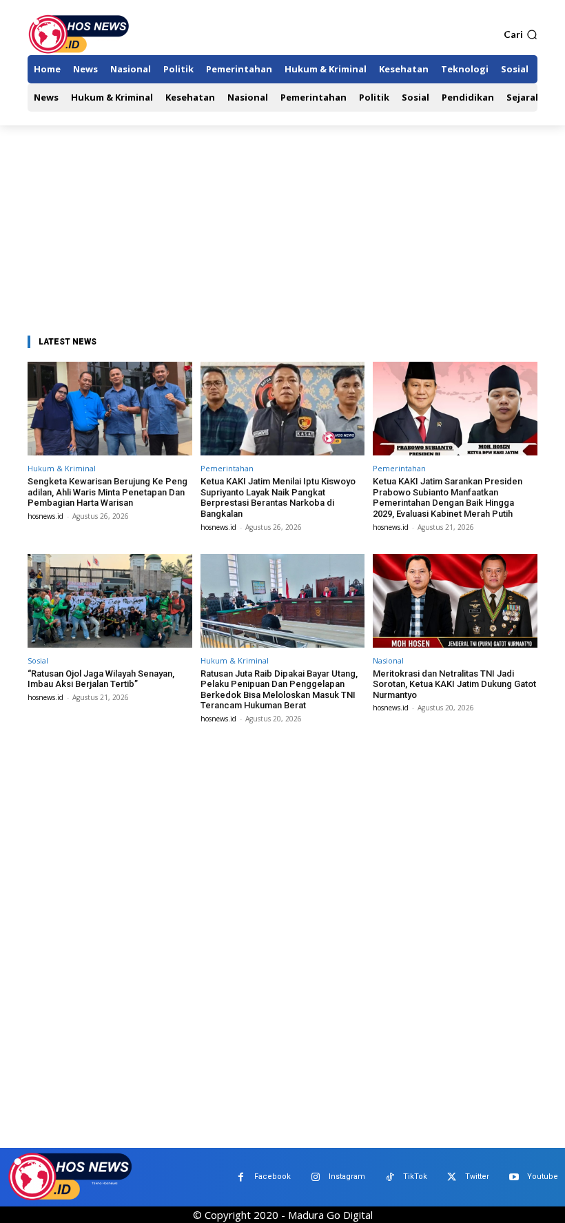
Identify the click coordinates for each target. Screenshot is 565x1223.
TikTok (415, 1176)
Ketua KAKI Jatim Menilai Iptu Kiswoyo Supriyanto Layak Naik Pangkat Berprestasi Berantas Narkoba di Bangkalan (278, 497)
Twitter (477, 1176)
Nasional (388, 660)
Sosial (38, 660)
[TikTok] (390, 1177)
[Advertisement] (282, 228)
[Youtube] (514, 1177)
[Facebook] (241, 1177)
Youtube (542, 1176)
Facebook (272, 1176)
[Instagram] (315, 1177)
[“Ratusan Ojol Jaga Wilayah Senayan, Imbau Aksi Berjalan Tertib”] (110, 601)
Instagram (347, 1176)
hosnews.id (45, 516)
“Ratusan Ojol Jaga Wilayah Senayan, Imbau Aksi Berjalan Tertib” (101, 679)
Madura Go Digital (330, 1215)
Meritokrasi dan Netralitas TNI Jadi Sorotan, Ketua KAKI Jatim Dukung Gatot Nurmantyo (454, 684)
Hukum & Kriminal (62, 468)
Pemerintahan (227, 468)
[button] (520, 34)
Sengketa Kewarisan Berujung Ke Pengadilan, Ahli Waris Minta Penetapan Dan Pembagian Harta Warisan (107, 492)
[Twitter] (452, 1177)
